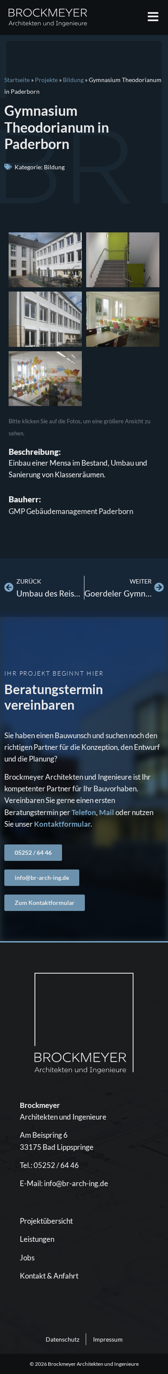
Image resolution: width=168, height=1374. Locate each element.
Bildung (73, 79)
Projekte (46, 79)
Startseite (17, 79)
